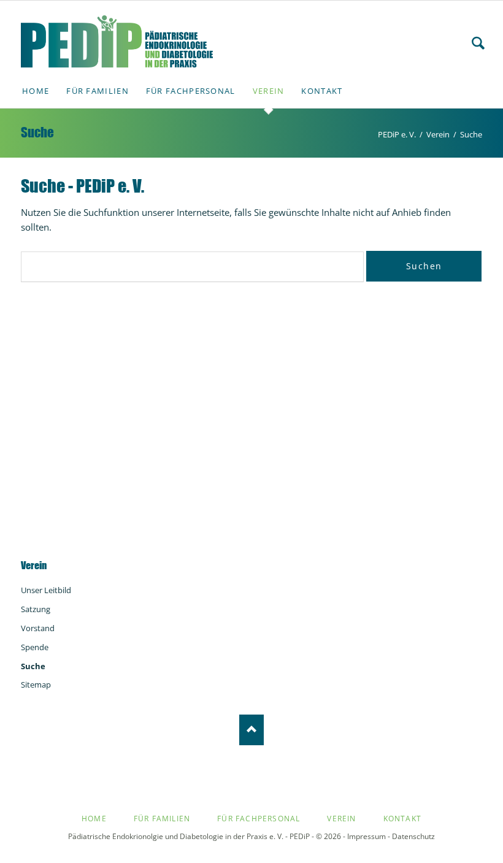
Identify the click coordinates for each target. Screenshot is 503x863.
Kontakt (402, 818)
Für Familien (162, 818)
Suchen (424, 266)
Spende (34, 647)
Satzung (35, 609)
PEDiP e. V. (397, 134)
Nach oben (251, 730)
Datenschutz (413, 836)
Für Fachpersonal (258, 818)
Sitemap (36, 684)
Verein (438, 134)
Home (94, 818)
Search (478, 43)
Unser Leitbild (46, 590)
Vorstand (38, 628)
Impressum (366, 836)
